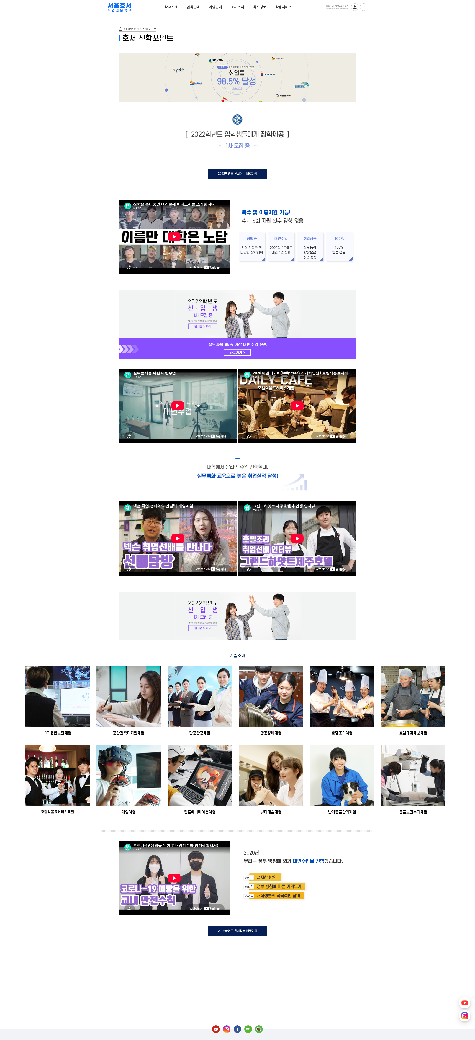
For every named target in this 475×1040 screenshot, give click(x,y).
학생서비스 (283, 7)
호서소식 (237, 7)
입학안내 (193, 7)
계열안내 (215, 7)
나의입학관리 (354, 7)
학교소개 (171, 7)
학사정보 (259, 7)
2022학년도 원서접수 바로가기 (237, 173)
